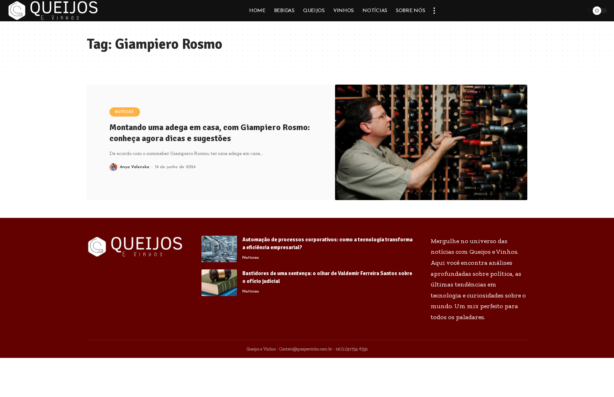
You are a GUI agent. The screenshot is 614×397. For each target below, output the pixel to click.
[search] (582, 11)
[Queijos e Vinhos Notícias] (53, 10)
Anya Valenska (134, 167)
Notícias (124, 111)
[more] (434, 10)
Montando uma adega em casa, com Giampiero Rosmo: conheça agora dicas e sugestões (209, 133)
